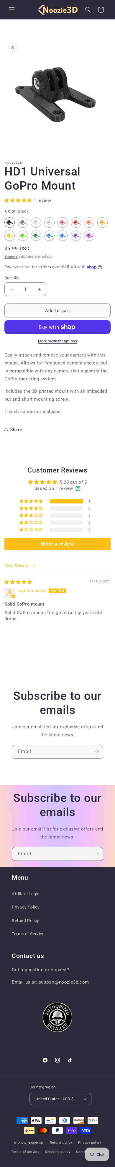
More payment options (57, 341)
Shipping (11, 256)
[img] (18, 582)
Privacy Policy (26, 907)
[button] (11, 9)
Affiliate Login (26, 893)
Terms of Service (28, 933)
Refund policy (61, 1143)
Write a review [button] (57, 544)
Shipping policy (57, 1152)
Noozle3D (35, 1143)
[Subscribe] (96, 752)
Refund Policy (25, 920)
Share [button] (16, 429)
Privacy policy (89, 1143)
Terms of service (25, 1152)
